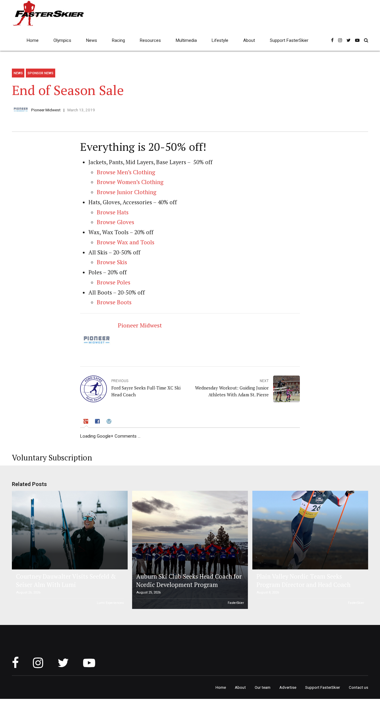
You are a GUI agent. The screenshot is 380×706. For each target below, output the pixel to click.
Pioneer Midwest (46, 109)
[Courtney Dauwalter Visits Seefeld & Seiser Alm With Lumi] (69, 530)
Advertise (287, 687)
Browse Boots (114, 302)
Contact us (358, 687)
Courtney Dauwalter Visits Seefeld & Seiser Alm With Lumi (66, 580)
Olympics (62, 40)
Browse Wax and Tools (125, 242)
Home (33, 40)
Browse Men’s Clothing (126, 172)
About (249, 40)
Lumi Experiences (110, 603)
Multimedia (186, 40)
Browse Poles (113, 282)
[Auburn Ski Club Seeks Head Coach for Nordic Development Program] (189, 550)
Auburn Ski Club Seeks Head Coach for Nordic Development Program (189, 580)
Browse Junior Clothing (126, 192)
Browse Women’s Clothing (130, 182)
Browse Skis (112, 262)
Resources (150, 40)
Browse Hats (113, 212)
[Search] (366, 40)
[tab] (86, 422)
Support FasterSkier (289, 40)
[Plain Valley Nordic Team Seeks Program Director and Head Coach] (309, 530)
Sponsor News (40, 73)
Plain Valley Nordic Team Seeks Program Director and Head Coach (303, 580)
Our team (262, 687)
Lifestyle (220, 40)
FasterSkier (236, 603)
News (91, 40)
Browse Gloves (115, 222)
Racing (118, 40)
